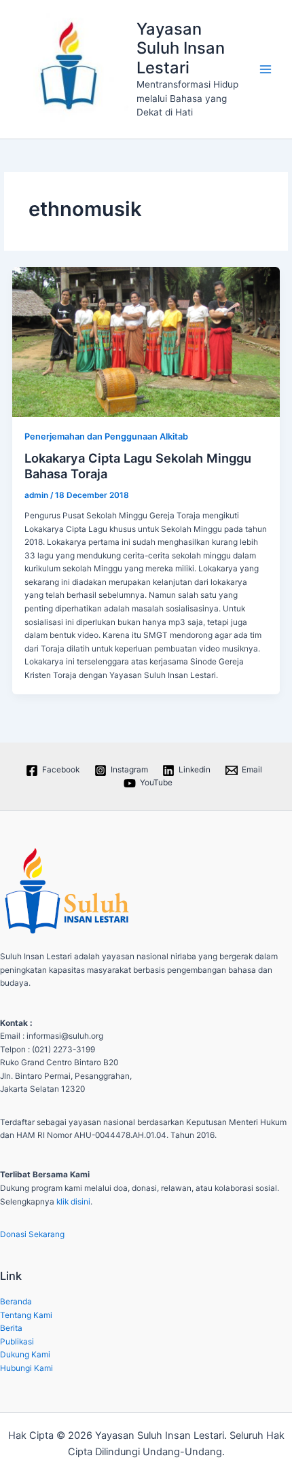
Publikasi (17, 1341)
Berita (11, 1328)
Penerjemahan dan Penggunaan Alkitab (106, 436)
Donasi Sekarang (32, 1234)
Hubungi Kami (26, 1368)
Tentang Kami (26, 1315)
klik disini (73, 1202)
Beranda (16, 1301)
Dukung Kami (25, 1354)
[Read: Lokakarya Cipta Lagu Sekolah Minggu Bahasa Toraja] (146, 342)
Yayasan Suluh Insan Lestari (180, 48)
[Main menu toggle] (265, 69)
